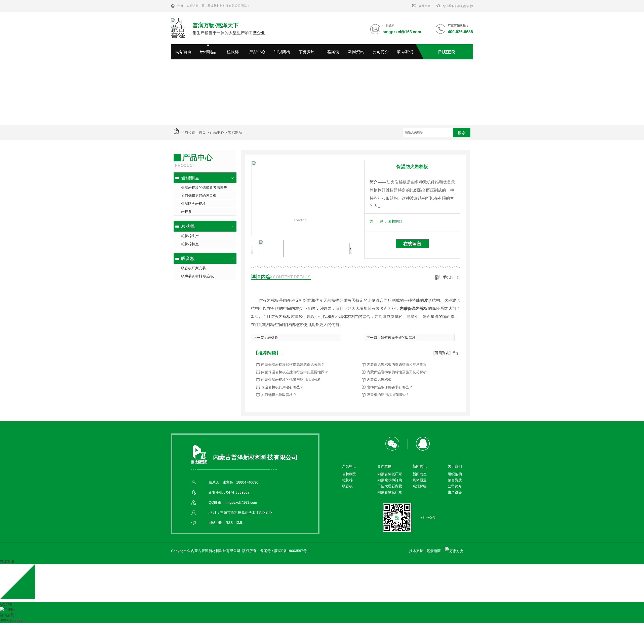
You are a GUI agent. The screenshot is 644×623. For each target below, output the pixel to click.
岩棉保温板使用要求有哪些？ (390, 387)
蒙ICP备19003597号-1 (292, 551)
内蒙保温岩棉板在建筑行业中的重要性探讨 (294, 372)
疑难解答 (420, 486)
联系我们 (405, 52)
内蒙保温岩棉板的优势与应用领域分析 (291, 380)
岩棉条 (186, 212)
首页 (202, 132)
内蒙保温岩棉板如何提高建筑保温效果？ (293, 364)
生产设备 (455, 492)
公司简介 (381, 52)
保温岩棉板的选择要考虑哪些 (204, 188)
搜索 (462, 133)
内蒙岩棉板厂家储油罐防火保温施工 (392, 492)
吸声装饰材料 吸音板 (197, 276)
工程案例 (331, 52)
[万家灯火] (453, 551)
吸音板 (188, 258)
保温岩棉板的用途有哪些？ (282, 387)
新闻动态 (420, 474)
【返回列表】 (442, 353)
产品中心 (257, 52)
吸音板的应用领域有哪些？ (388, 395)
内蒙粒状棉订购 (389, 480)
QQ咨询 (6, 604)
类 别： (378, 221)
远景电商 (434, 551)
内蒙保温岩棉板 (379, 380)
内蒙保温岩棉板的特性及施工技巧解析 (397, 372)
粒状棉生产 (190, 236)
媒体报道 (420, 480)
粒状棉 (233, 52)
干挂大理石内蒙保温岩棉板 (392, 486)
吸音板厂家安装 (193, 268)
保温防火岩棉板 (193, 204)
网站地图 (216, 523)
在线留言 (424, 6)
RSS (230, 523)
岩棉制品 (208, 52)
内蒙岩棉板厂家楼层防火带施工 (392, 474)
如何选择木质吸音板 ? (278, 395)
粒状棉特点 (190, 244)
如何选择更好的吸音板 (198, 196)
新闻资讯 (356, 52)
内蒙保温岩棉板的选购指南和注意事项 (397, 364)
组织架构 (282, 52)
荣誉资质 (307, 52)
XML (239, 523)
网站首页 (183, 52)
